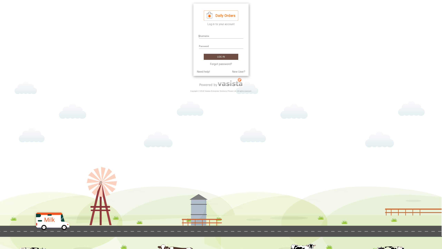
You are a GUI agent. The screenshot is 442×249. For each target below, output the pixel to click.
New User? (238, 71)
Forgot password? (221, 64)
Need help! (203, 71)
